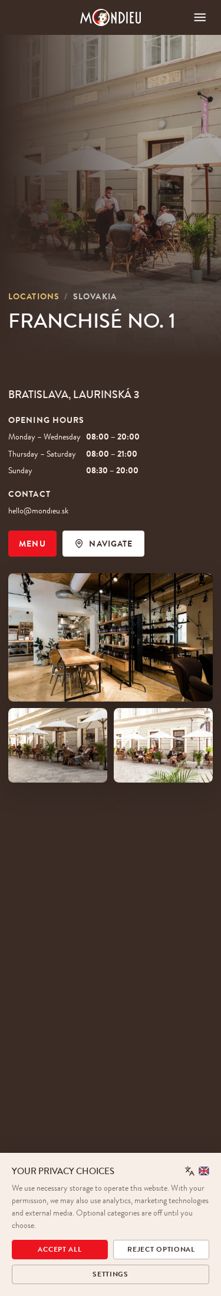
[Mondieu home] (110, 17)
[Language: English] (197, 1171)
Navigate (111, 543)
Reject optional (161, 1249)
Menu (32, 543)
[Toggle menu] (200, 17)
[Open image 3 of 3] (163, 745)
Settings (110, 1274)
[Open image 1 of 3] (110, 637)
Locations (34, 296)
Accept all (59, 1249)
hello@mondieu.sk (38, 510)
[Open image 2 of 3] (57, 745)
